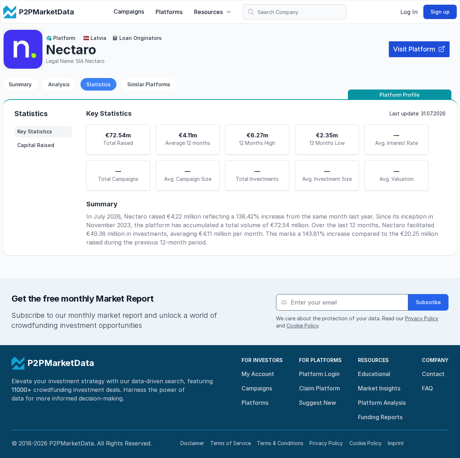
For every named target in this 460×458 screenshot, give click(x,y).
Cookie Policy (302, 325)
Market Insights (379, 388)
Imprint (396, 443)
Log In (409, 11)
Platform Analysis (382, 402)
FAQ (427, 388)
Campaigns (129, 11)
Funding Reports (380, 417)
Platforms (169, 11)
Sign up (440, 12)
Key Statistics (34, 131)
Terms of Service (230, 443)
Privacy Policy (421, 318)
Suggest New (317, 402)
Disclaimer (192, 443)
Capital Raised (35, 145)
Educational (374, 373)
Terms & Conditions (280, 443)
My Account (258, 373)
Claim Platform (319, 388)
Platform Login (319, 373)
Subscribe (428, 302)
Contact (433, 373)
